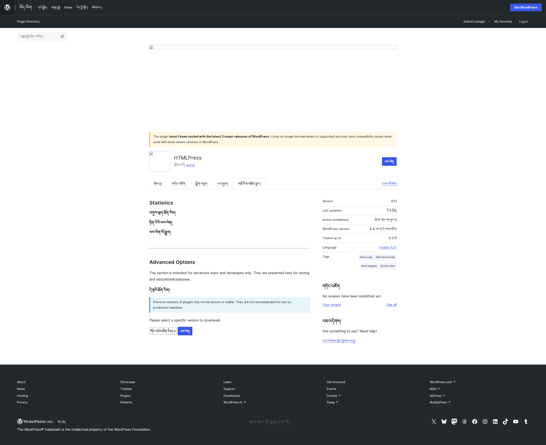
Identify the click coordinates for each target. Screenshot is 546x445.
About (21, 382)
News (21, 389)
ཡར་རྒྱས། (222, 184)
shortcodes (387, 266)
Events (331, 389)
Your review (331, 304)
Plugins (125, 395)
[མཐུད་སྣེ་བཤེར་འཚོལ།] (62, 36)
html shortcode (385, 257)
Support (229, 389)
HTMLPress (188, 158)
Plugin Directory (28, 21)
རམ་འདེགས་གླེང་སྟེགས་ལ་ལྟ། (339, 341)
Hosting (22, 395)
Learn (227, 382)
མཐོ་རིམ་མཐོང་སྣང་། (249, 184)
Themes (126, 389)
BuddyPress (440, 402)
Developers (232, 395)
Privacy (22, 402)
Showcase (127, 382)
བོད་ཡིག (62, 422)
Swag (332, 402)
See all (391, 304)
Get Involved (336, 382)
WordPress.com (443, 382)
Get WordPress (526, 7)
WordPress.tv (235, 402)
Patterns (126, 402)
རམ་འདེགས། (389, 184)
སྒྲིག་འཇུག (201, 184)
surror (190, 165)
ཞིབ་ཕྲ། (158, 184)
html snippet (369, 266)
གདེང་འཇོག (178, 184)
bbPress (437, 395)
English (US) (388, 247)
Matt (435, 389)
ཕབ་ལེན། (389, 161)
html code (366, 257)
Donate (334, 395)
